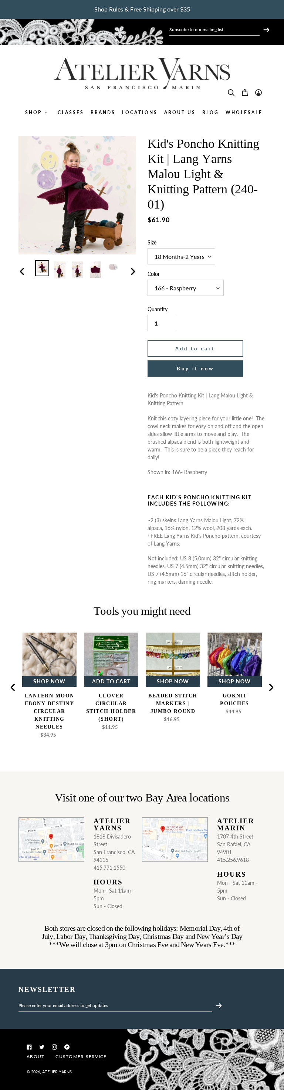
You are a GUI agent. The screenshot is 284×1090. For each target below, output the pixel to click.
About (35, 1056)
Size (152, 242)
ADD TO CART (111, 681)
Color (154, 274)
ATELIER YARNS (57, 1071)
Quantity (158, 309)
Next (271, 687)
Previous (13, 687)
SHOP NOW (49, 681)
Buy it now (195, 368)
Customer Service (80, 1056)
